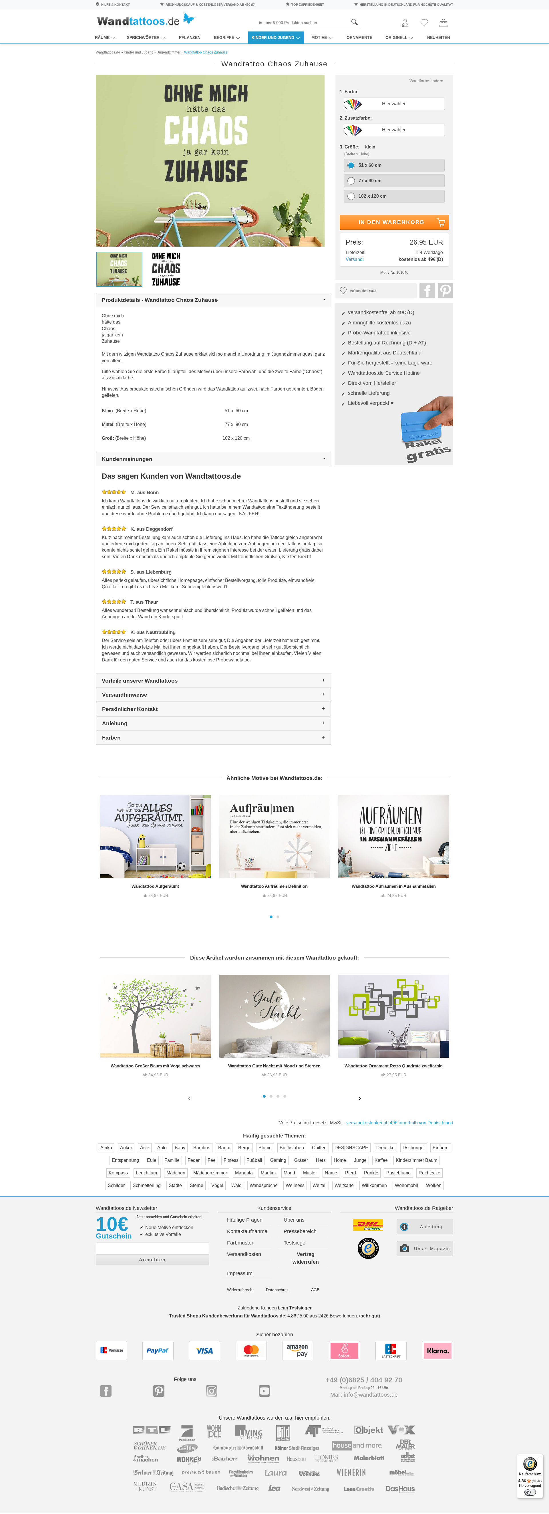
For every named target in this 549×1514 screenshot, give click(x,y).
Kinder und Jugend (273, 37)
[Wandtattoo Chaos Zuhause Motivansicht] (166, 268)
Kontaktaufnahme (247, 1231)
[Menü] (539, 1457)
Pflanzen (189, 37)
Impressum (239, 1273)
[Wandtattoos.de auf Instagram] (211, 1391)
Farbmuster (240, 1243)
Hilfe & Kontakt (115, 4)
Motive (319, 37)
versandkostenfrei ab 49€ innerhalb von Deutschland (399, 1122)
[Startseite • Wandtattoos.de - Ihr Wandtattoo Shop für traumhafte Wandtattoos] (146, 20)
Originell (396, 37)
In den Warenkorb (392, 222)
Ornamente (359, 37)
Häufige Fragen (244, 1220)
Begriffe (224, 37)
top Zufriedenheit (307, 4)
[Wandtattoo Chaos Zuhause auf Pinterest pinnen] (444, 290)
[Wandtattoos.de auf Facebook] (106, 1391)
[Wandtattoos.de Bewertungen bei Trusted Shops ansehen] (368, 1257)
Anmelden (152, 1259)
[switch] (530, 1492)
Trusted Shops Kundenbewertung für (227, 1315)
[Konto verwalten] (405, 23)
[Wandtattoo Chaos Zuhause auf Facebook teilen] (426, 290)
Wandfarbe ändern (426, 80)
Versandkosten (244, 1254)
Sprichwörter (143, 37)
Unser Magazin (432, 1248)
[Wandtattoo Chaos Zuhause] (210, 160)
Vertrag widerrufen (306, 1258)
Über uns (294, 1220)
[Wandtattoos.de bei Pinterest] (158, 1391)
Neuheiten (438, 37)
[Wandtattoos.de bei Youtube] (264, 1391)
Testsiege (294, 1243)
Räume (102, 37)
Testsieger (300, 1307)
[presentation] (190, 1098)
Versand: (355, 259)
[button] (271, 917)
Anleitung (431, 1226)
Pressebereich (300, 1231)
